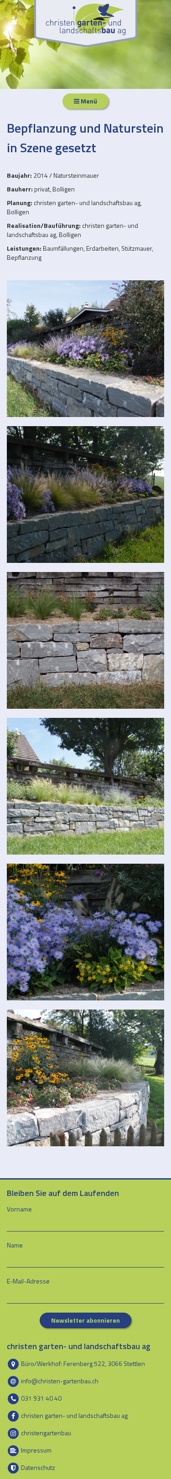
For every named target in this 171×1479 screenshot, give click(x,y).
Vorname (19, 1209)
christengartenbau (45, 1432)
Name (15, 1245)
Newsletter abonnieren (85, 1320)
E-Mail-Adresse (28, 1281)
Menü (88, 101)
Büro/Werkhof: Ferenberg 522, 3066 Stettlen (82, 1363)
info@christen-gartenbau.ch (59, 1380)
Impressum (36, 1449)
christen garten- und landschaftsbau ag (74, 1415)
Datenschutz (37, 1467)
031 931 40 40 (41, 1397)
